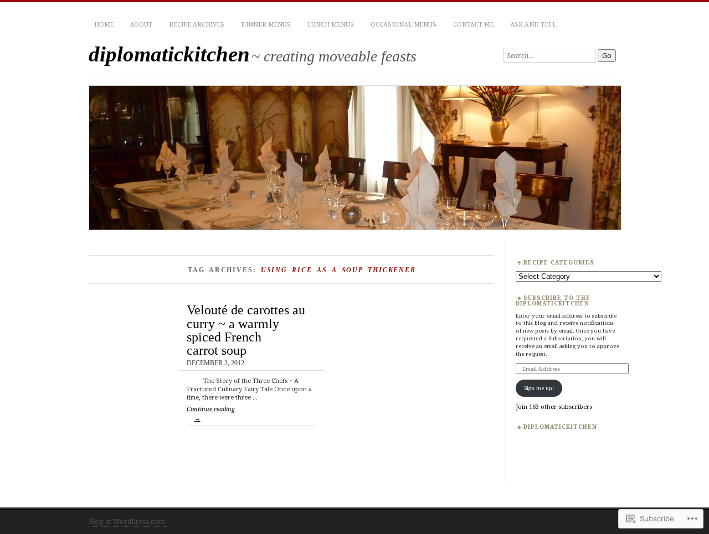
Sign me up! (539, 388)
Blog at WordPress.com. (128, 521)
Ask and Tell (533, 24)
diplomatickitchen (169, 54)
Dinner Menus (266, 24)
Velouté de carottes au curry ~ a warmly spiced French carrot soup (246, 329)
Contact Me (473, 24)
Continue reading (211, 413)
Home (104, 24)
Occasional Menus (403, 24)
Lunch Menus (330, 24)
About (141, 24)
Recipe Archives (196, 24)
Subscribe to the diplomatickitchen (553, 300)
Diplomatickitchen (560, 427)
